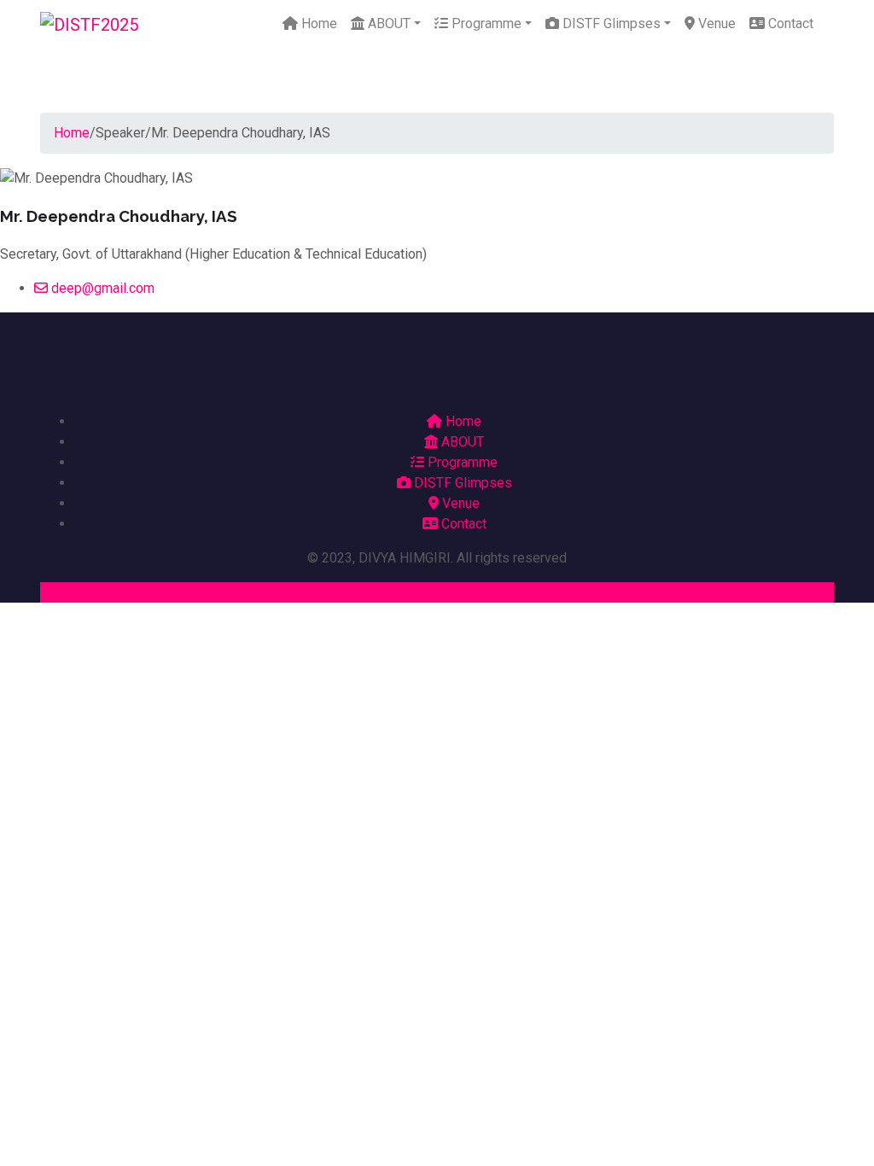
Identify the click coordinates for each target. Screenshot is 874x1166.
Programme (484, 23)
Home (317, 23)
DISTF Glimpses (610, 23)
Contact (789, 23)
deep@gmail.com (101, 288)
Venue (715, 23)
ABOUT (387, 23)
